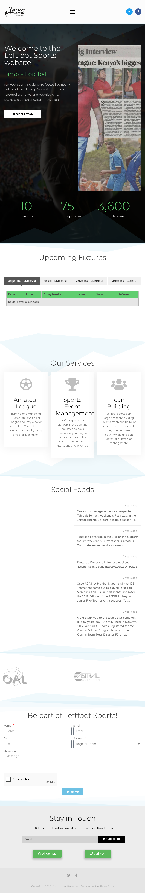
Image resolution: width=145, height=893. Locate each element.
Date (11, 294)
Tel (5, 738)
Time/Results (52, 294)
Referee (123, 294)
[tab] (22, 281)
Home (29, 294)
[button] (73, 12)
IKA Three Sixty (104, 886)
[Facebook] (138, 11)
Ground (101, 294)
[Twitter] (129, 11)
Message (10, 751)
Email (77, 725)
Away (82, 294)
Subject (79, 738)
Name (8, 725)
